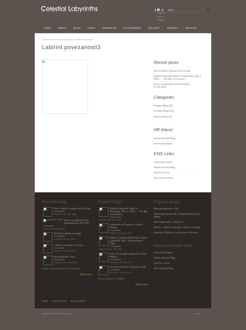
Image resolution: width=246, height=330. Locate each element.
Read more (86, 274)
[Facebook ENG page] (154, 9)
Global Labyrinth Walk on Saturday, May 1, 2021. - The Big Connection (128, 211)
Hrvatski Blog (67, 39)
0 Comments (59, 211)
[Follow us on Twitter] (158, 9)
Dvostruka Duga (163, 143)
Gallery (154, 28)
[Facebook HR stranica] (162, 9)
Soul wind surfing (163, 177)
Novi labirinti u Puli (64, 256)
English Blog (161, 105)
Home (47, 28)
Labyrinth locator (163, 162)
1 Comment (59, 248)
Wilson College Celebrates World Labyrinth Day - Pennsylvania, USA (128, 240)
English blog (109, 201)
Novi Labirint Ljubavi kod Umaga (172, 70)
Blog (77, 28)
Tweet (122, 123)
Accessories (132, 28)
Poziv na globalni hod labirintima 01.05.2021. (77, 221)
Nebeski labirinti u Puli (166, 208)
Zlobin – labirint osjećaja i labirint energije (177, 227)
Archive (191, 28)
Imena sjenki (161, 116)
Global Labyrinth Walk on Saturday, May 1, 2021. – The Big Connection (178, 77)
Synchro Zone (162, 172)
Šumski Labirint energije (67, 233)
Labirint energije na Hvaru (68, 245)
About (62, 28)
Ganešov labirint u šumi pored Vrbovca (176, 232)
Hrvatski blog (54, 201)
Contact (172, 28)
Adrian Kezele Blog (164, 138)
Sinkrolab (109, 28)
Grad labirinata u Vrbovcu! (168, 221)
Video (91, 28)
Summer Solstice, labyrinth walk (128, 266)
